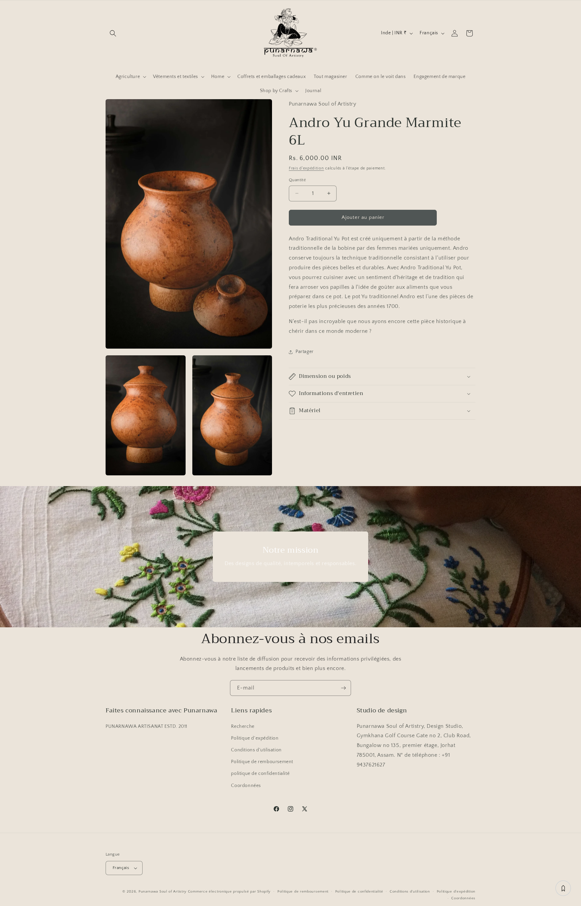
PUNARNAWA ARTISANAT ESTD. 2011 (146, 726)
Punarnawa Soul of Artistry (163, 892)
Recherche (242, 726)
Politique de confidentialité (359, 892)
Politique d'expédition (254, 738)
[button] (113, 33)
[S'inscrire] (343, 688)
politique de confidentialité (260, 773)
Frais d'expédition (306, 168)
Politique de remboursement (262, 761)
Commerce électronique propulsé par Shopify (229, 892)
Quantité (297, 180)
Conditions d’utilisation (410, 892)
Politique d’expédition (456, 892)
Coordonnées (246, 785)
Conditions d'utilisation (256, 750)
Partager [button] (305, 351)
